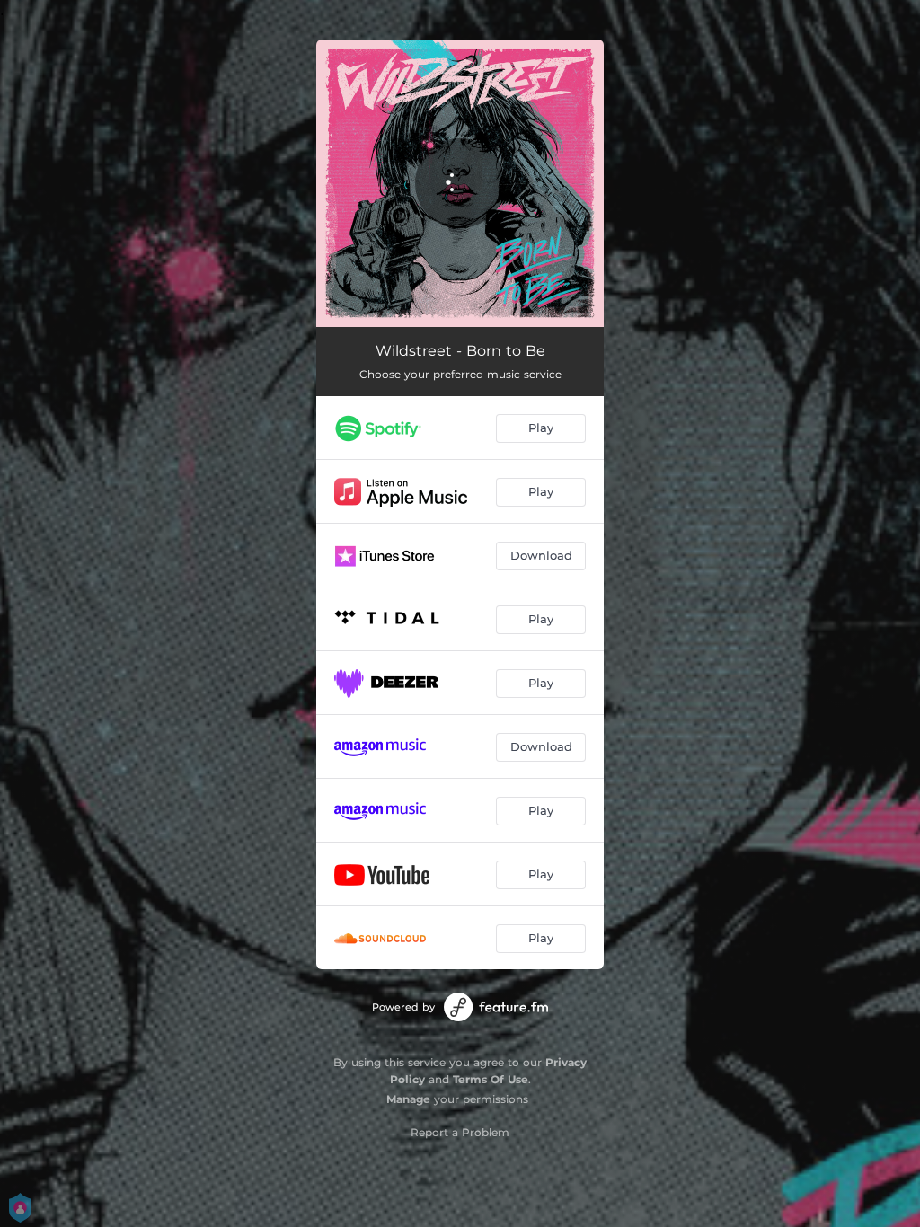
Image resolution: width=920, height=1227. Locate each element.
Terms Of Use (490, 1079)
